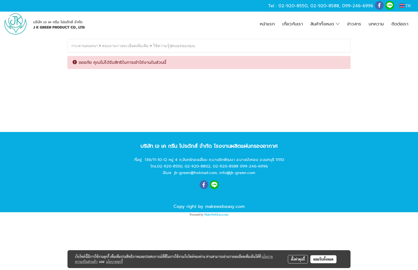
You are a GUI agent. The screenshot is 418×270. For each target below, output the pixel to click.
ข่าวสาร (354, 24)
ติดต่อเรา (399, 24)
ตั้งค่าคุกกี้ (298, 259)
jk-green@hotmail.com (195, 173)
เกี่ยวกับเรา (292, 24)
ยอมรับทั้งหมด (323, 259)
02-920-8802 (197, 166)
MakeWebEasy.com (216, 214)
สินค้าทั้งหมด (323, 24)
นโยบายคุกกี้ (114, 261)
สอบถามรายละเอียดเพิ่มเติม (125, 45)
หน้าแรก (267, 24)
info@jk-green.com (237, 173)
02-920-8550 (292, 5)
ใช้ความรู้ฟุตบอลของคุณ (174, 45)
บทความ (376, 24)
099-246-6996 (357, 5)
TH (407, 6)
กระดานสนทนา (84, 45)
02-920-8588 (324, 5)
